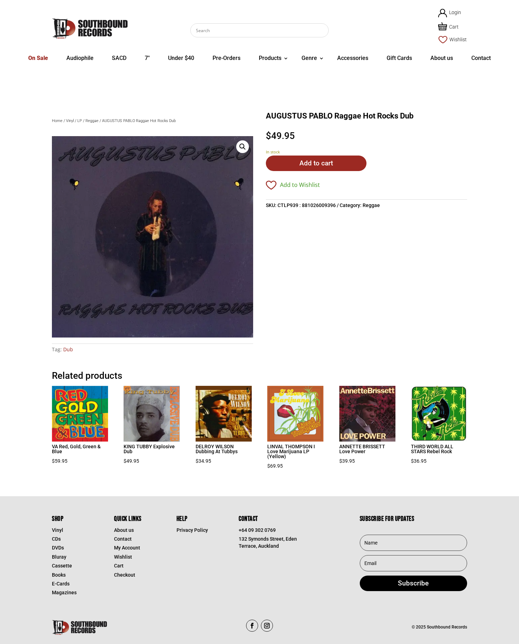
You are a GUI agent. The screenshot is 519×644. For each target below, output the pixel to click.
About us (441, 58)
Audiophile (80, 58)
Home (57, 121)
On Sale (38, 58)
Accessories (352, 58)
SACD (119, 58)
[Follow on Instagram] (267, 626)
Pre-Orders (226, 58)
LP (79, 121)
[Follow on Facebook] (252, 626)
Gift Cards (399, 58)
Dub (68, 349)
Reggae (92, 121)
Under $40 (181, 58)
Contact (481, 58)
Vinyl (70, 121)
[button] (242, 146)
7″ (147, 58)
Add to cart (316, 163)
